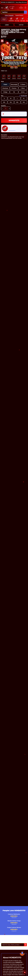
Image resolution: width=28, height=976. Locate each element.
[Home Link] (9, 8)
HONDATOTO (14, 120)
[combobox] (12, 12)
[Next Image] (25, 54)
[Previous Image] (2, 54)
